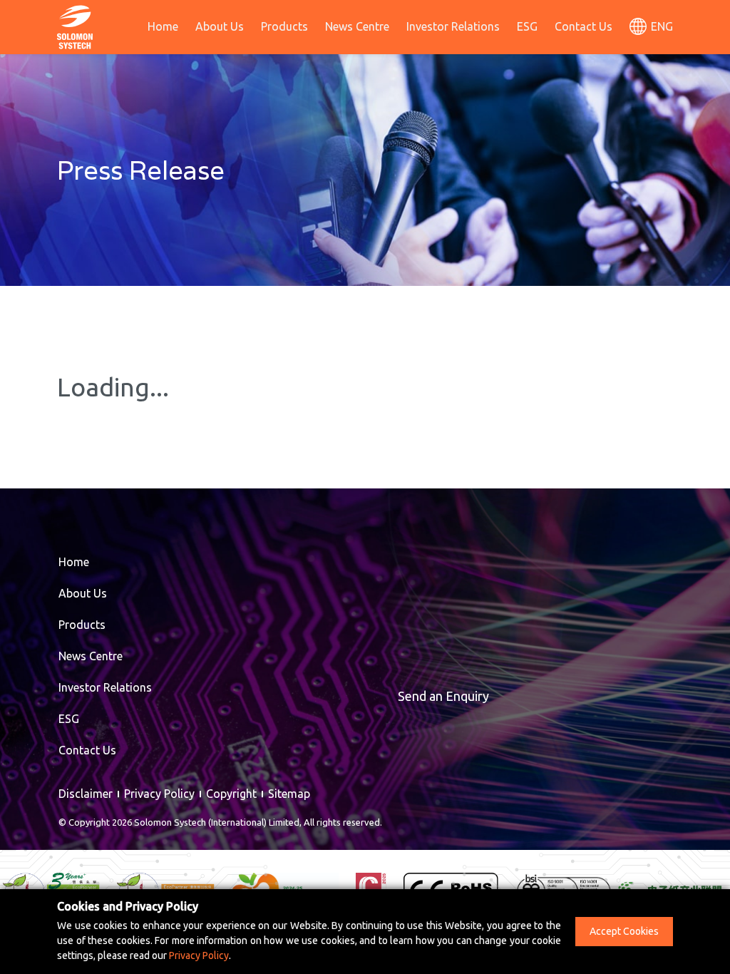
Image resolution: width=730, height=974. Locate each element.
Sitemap (289, 793)
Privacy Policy (159, 793)
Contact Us (583, 26)
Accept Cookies (624, 931)
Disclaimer (85, 793)
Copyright (231, 793)
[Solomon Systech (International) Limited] (75, 25)
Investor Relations (453, 26)
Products (284, 26)
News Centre (357, 26)
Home (163, 26)
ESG (527, 26)
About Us (219, 26)
